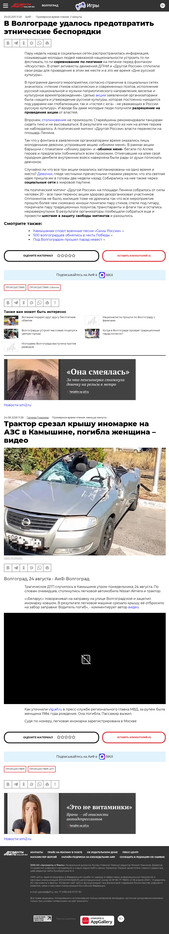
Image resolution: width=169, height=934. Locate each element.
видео (133, 607)
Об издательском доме (102, 852)
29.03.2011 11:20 (13, 16)
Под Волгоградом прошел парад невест (67, 239)
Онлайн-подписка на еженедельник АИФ (88, 857)
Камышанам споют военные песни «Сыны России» (77, 231)
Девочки (44, 174)
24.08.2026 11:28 (13, 417)
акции (101, 95)
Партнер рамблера (66, 918)
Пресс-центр (130, 852)
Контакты (36, 852)
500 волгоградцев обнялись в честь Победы (71, 235)
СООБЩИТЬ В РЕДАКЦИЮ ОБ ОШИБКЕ (142, 857)
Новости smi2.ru (17, 405)
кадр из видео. (13, 558)
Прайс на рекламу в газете (65, 852)
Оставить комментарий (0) (134, 737)
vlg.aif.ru (55, 709)
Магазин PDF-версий (43, 857)
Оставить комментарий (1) (134, 256)
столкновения (54, 120)
